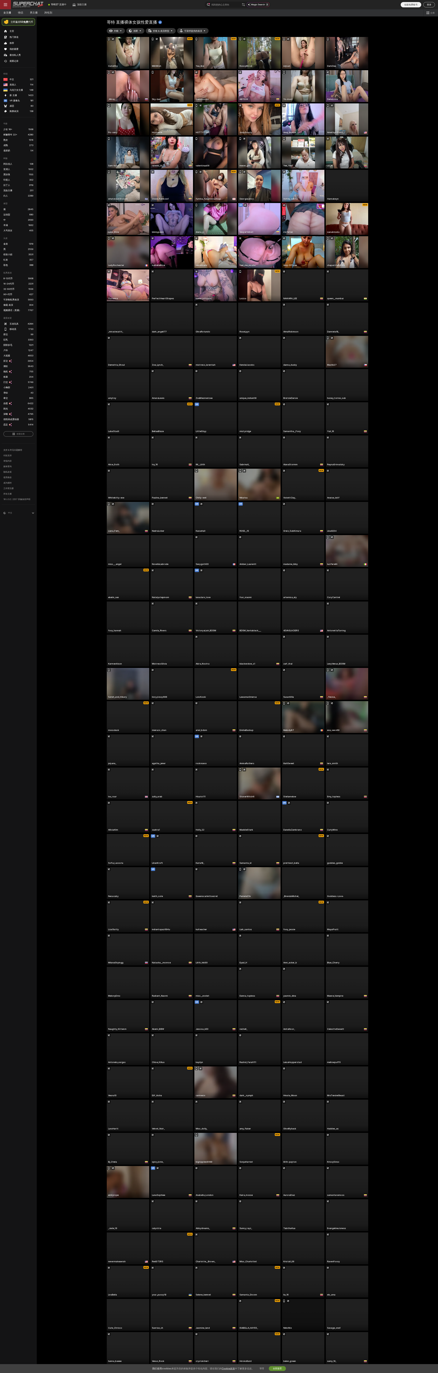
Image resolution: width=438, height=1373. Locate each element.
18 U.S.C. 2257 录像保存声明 (16, 499)
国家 (135, 31)
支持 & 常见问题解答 (12, 450)
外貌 (116, 31)
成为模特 (7, 483)
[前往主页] (28, 4)
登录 (429, 4)
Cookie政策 (228, 1368)
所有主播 (7, 494)
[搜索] (243, 4)
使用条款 (7, 477)
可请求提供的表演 (193, 31)
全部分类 (20, 434)
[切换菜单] (5, 4)
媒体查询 (7, 466)
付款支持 (7, 455)
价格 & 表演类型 (161, 31)
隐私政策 (7, 472)
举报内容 (7, 461)
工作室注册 (8, 488)
